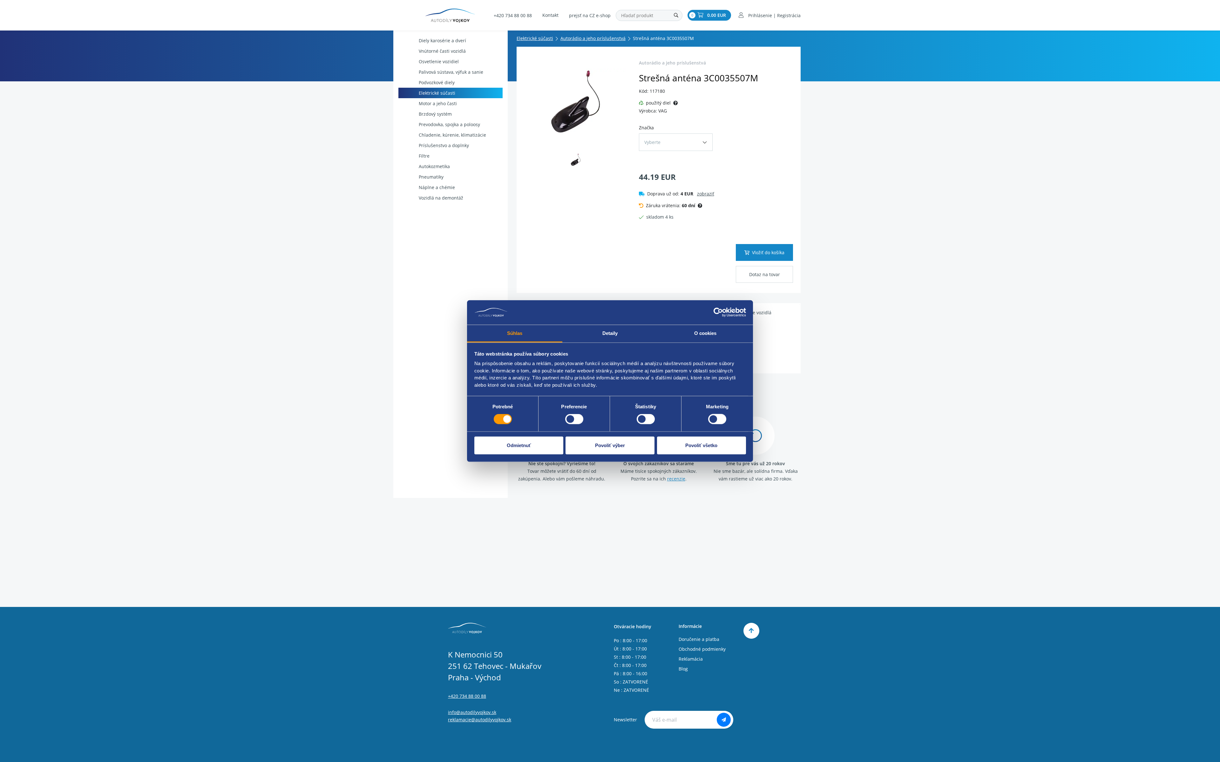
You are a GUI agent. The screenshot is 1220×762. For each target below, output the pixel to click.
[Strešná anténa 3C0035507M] (575, 102)
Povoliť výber (610, 445)
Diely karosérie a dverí (442, 40)
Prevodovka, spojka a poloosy (449, 124)
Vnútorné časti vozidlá (442, 51)
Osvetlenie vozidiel (439, 61)
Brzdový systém (435, 114)
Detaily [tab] (610, 333)
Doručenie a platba (699, 639)
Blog (683, 669)
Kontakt (550, 15)
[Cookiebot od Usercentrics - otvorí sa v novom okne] (718, 312)
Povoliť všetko (701, 445)
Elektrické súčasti (437, 93)
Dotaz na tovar (764, 274)
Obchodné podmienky (702, 649)
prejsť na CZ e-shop (590, 15)
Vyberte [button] (652, 142)
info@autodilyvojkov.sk (472, 712)
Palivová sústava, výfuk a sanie (451, 72)
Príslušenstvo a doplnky (444, 145)
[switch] (574, 419)
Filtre (424, 156)
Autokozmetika (434, 166)
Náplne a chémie (437, 187)
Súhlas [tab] (515, 333)
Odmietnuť (519, 445)
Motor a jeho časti (438, 103)
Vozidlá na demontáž (441, 198)
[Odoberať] (724, 720)
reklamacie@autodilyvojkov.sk (479, 720)
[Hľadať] (676, 15)
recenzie (676, 479)
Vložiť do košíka (768, 252)
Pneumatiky (431, 177)
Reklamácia (691, 659)
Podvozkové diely (437, 82)
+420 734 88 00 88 (513, 15)
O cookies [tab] (705, 333)
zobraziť (705, 194)
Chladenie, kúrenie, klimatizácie (452, 135)
